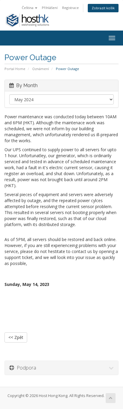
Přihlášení (50, 7)
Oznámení (40, 68)
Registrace (70, 7)
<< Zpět (15, 337)
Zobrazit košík (103, 8)
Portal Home (14, 68)
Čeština (28, 7)
